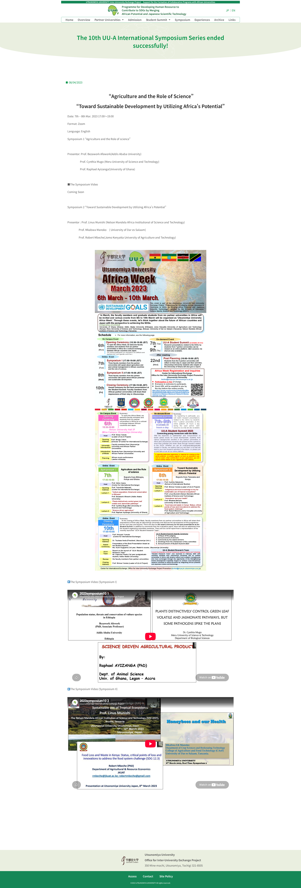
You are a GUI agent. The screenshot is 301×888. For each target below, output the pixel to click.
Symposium (182, 20)
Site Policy (166, 876)
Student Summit (156, 20)
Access (132, 876)
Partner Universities (107, 20)
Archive (219, 20)
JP (227, 10)
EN (233, 10)
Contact (148, 876)
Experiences (202, 20)
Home (69, 20)
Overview (84, 20)
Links (232, 20)
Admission (135, 20)
